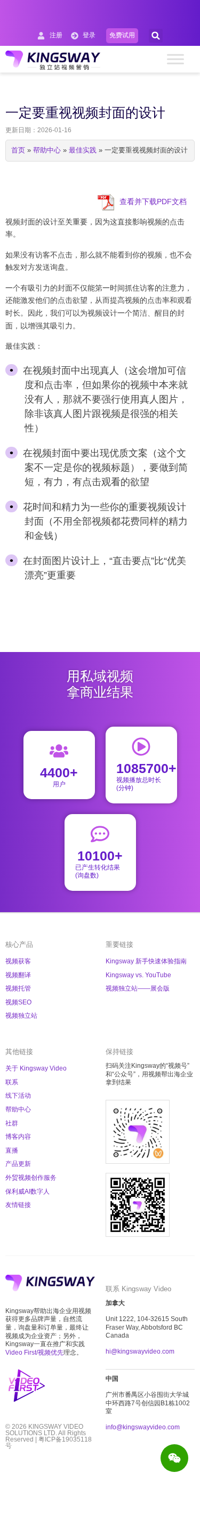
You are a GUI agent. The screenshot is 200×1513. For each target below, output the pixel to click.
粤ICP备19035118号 (48, 1443)
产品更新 (18, 1164)
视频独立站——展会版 (138, 988)
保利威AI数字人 (27, 1191)
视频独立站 (21, 1015)
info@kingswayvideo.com (143, 1427)
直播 (11, 1150)
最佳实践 (83, 150)
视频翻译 (18, 975)
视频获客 (18, 961)
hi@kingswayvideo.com (140, 1351)
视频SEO (18, 1002)
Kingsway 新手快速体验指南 (146, 961)
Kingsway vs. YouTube (138, 975)
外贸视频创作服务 (31, 1177)
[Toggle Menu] (175, 59)
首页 (18, 150)
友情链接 (18, 1205)
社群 (11, 1123)
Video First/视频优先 (34, 1352)
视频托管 (18, 988)
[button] (156, 36)
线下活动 (18, 1095)
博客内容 (18, 1136)
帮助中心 (47, 150)
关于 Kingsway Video (36, 1068)
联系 (11, 1082)
